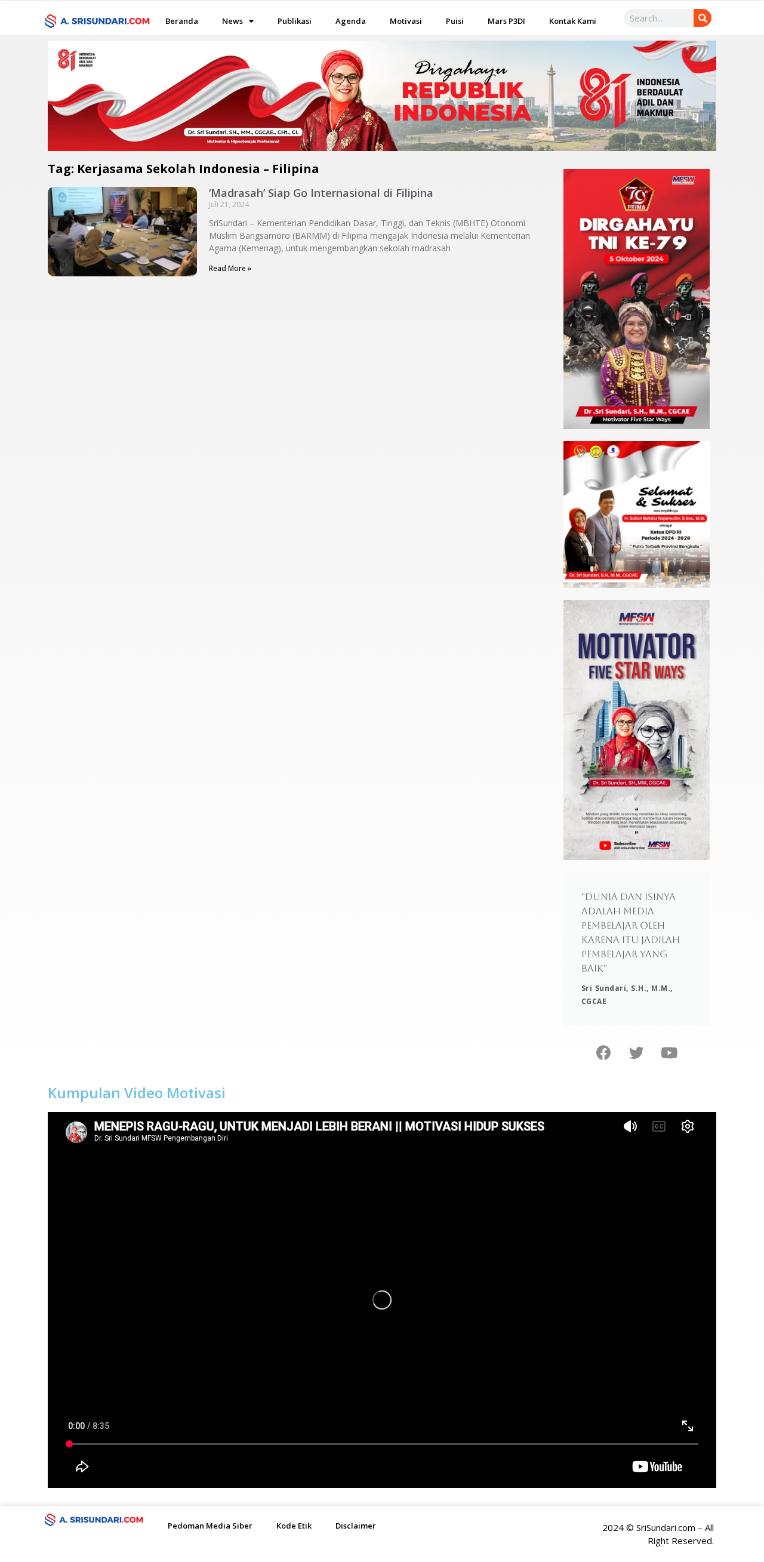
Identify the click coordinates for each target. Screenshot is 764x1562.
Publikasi (295, 21)
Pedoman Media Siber (210, 1525)
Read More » (230, 268)
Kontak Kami (572, 21)
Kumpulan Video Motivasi (137, 1092)
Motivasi (406, 21)
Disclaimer (355, 1525)
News (232, 21)
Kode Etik (294, 1525)
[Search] (702, 18)
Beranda (181, 21)
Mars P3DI (506, 21)
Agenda (350, 21)
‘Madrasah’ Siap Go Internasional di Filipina (321, 193)
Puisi (455, 21)
